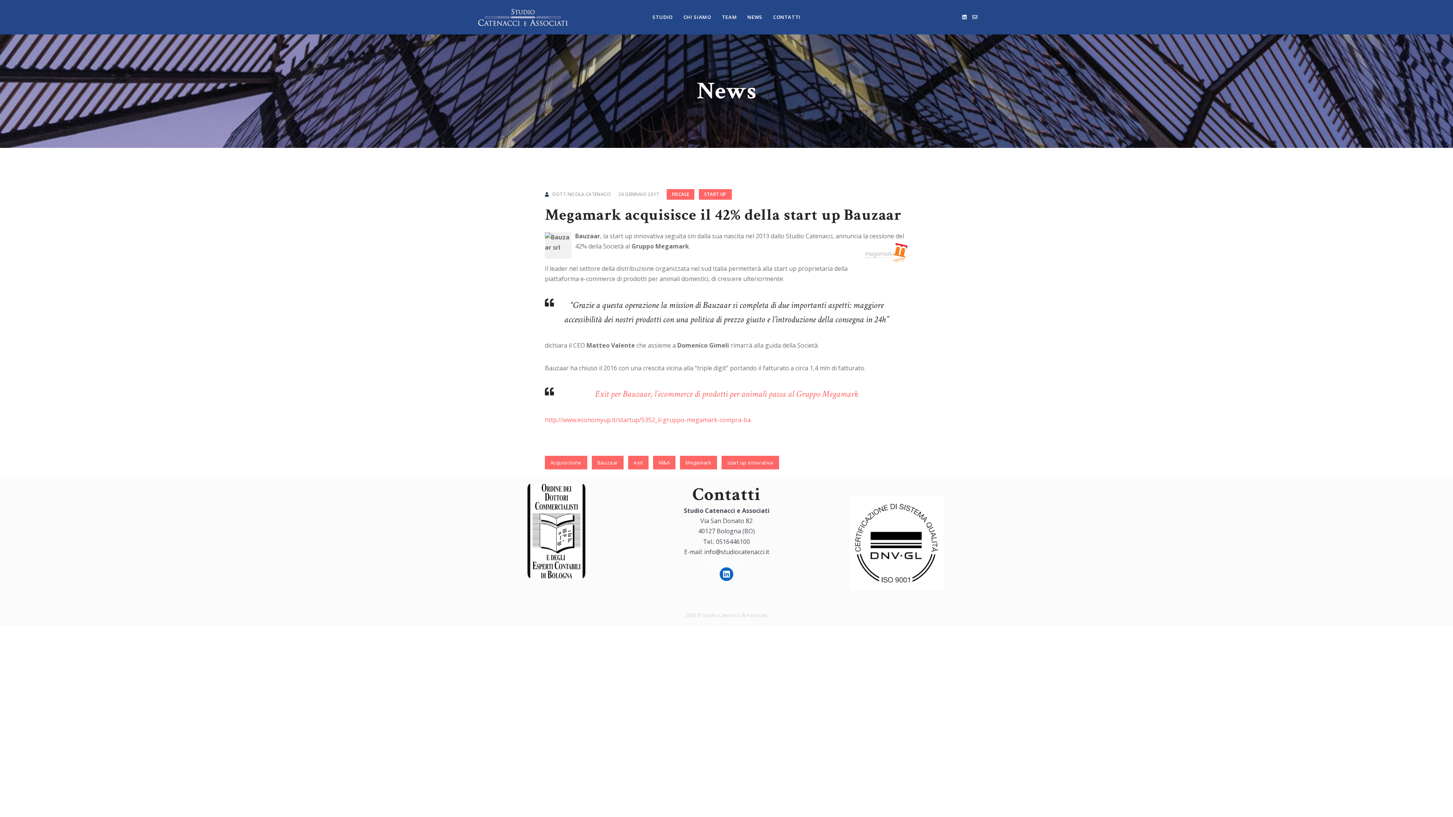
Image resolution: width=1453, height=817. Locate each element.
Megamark (698, 462)
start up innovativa (750, 462)
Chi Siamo (697, 17)
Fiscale (680, 194)
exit (638, 462)
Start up (715, 194)
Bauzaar (607, 462)
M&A (664, 462)
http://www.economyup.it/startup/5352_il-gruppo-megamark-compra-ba (648, 420)
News (754, 17)
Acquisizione (566, 462)
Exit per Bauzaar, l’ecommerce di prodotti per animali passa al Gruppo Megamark (726, 394)
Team (729, 17)
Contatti (787, 17)
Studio (662, 17)
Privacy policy (726, 562)
